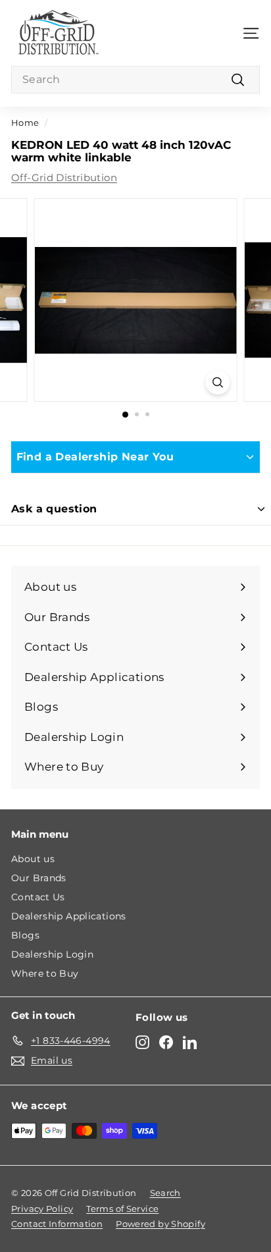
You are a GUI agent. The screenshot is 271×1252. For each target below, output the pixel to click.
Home (25, 123)
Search (165, 1192)
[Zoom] (218, 382)
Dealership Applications (68, 916)
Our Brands (38, 878)
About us (33, 859)
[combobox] (135, 80)
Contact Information (57, 1223)
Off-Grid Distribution (64, 177)
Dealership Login (52, 954)
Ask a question (54, 509)
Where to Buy (45, 973)
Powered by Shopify (160, 1223)
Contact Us (38, 897)
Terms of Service (122, 1208)
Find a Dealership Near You (95, 456)
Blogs (25, 935)
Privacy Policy (42, 1208)
